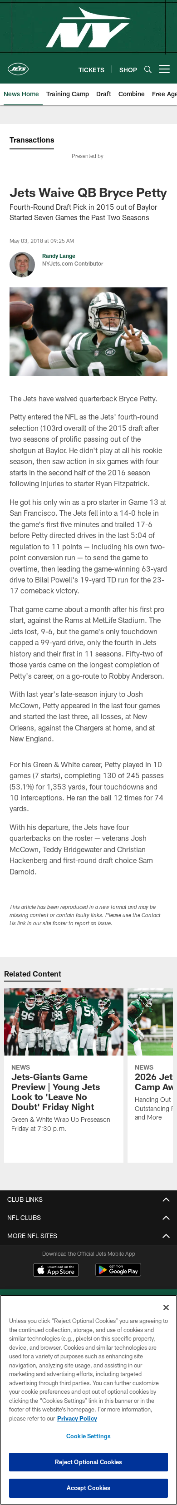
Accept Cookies (89, 1487)
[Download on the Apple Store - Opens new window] (55, 1271)
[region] (88, 1400)
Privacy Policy (77, 1418)
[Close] (166, 1307)
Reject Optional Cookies (89, 1462)
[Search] (148, 69)
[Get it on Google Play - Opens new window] (118, 1274)
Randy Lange (58, 255)
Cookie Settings (88, 1436)
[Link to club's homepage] (18, 65)
